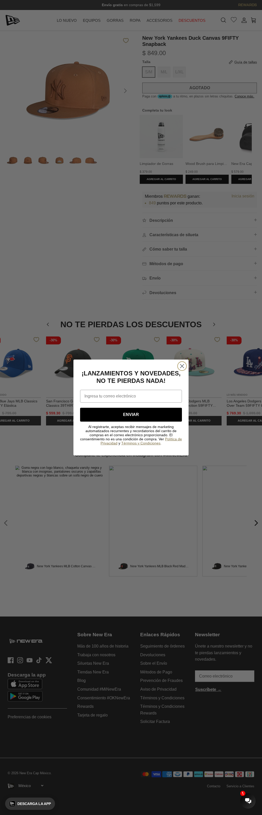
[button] (30, 804)
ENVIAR (131, 414)
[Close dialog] (182, 366)
